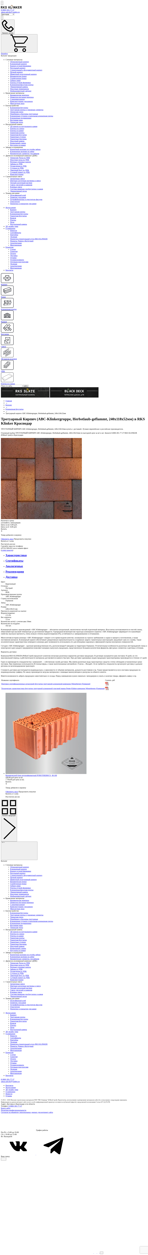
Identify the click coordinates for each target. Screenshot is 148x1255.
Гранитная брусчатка (18, 135)
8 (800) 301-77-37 (15, 1106)
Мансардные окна (17, 103)
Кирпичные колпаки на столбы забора (25, 149)
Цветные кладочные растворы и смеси (25, 181)
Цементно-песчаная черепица (22, 97)
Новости (13, 231)
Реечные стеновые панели (20, 162)
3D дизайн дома (12, 226)
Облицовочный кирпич (19, 62)
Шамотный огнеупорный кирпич (23, 74)
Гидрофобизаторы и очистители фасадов (26, 199)
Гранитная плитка (17, 133)
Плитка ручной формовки (20, 83)
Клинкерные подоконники (20, 118)
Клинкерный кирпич (18, 64)
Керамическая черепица (19, 95)
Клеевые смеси (16, 187)
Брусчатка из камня (18, 145)
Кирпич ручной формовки (20, 66)
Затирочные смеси (17, 179)
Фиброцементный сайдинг (20, 91)
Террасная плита (16, 112)
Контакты (9, 270)
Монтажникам (16, 245)
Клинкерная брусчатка (19, 108)
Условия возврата (17, 260)
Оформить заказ (7, 539)
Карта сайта (5, 1108)
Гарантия (13, 251)
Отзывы (13, 258)
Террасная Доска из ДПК (20, 158)
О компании (10, 228)
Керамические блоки (18, 76)
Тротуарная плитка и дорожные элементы (26, 110)
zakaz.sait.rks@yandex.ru (10, 12)
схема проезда (7, 550)
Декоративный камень (19, 87)
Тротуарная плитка (17, 212)
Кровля (13, 218)
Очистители (15, 202)
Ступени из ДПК (17, 168)
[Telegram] (53, 1154)
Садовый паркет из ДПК (20, 172)
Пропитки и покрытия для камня (23, 204)
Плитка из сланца (17, 128)
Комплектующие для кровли (21, 101)
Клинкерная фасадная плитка (21, 85)
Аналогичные (14, 566)
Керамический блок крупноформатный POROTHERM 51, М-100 (31, 775)
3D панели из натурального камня (23, 126)
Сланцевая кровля (17, 99)
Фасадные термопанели (19, 89)
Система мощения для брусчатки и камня (26, 189)
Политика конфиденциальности (13, 1110)
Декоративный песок (18, 191)
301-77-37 (7, 10)
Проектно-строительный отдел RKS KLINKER (29, 239)
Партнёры (14, 235)
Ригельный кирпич (17, 68)
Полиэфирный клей (18, 195)
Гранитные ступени (18, 137)
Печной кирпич (16, 72)
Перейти (4, 54)
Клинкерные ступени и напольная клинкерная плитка (31, 116)
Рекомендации (15, 571)
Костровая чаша (16, 120)
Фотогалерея (11, 208)
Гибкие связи (15, 81)
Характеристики (16, 555)
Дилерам (13, 237)
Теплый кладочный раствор (21, 183)
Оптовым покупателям (19, 262)
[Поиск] (2, 3)
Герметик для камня (18, 197)
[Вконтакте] (18, 1154)
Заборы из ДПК (16, 164)
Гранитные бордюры (18, 139)
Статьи (13, 249)
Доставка (13, 256)
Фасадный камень (17, 141)
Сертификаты (15, 233)
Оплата (13, 253)
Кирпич (13, 210)
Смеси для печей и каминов (21, 185)
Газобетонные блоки (18, 78)
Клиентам (9, 247)
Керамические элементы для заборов (24, 154)
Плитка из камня (16, 131)
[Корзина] (19, 43)
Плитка (13, 220)
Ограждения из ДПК (18, 166)
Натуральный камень (18, 224)
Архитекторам (16, 243)
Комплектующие (16, 174)
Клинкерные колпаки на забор (22, 151)
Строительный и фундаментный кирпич (26, 70)
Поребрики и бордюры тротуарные (24, 114)
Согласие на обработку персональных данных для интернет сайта (27, 1112)
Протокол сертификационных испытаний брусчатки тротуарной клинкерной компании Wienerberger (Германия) (45, 684)
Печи (12, 222)
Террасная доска (16, 122)
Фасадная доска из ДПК (19, 160)
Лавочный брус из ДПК (19, 170)
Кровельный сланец (18, 143)
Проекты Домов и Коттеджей (21, 241)
